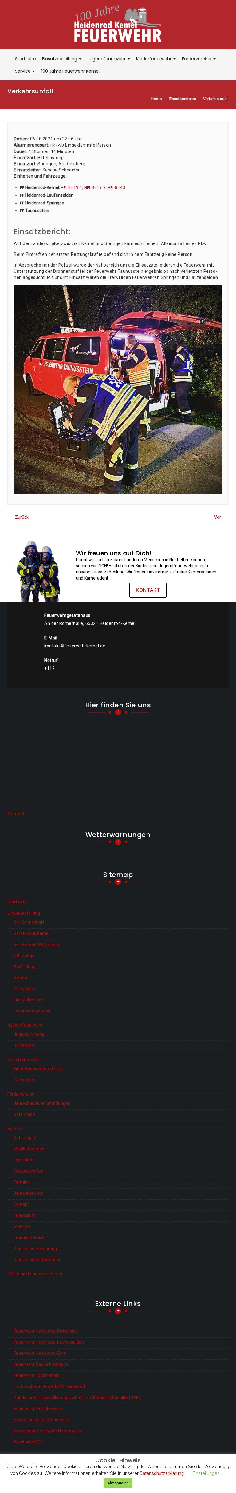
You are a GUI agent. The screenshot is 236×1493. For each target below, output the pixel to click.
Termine (22, 1182)
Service (23, 71)
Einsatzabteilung (60, 59)
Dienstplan (24, 988)
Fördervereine (197, 59)
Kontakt (148, 590)
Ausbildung (24, 966)
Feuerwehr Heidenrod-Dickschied (46, 1331)
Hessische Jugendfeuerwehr (42, 1419)
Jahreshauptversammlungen (42, 1103)
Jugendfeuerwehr (107, 59)
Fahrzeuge (24, 955)
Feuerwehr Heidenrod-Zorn (40, 1353)
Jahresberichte (28, 1193)
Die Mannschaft (29, 922)
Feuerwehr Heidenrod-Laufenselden (49, 1342)
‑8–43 (116, 187)
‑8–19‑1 (71, 187)
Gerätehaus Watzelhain (36, 944)
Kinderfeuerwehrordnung (38, 1068)
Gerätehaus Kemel (31, 933)
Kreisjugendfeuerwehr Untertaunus (48, 1430)
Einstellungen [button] (206, 1473)
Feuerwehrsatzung (32, 1010)
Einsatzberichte (29, 999)
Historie (21, 977)
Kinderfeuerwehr (154, 59)
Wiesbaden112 (28, 1441)
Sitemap (22, 1226)
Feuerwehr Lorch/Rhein (36, 1375)
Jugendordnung (29, 1034)
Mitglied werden (29, 1148)
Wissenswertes (28, 1171)
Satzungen (24, 1114)
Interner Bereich (29, 1237)
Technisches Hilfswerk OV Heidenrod (49, 1386)
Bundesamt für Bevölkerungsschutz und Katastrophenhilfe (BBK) (77, 1397)
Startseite (25, 59)
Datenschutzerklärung (35, 1248)
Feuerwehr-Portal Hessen (38, 1408)
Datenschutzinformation (37, 1259)
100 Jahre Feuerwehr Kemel (70, 71)
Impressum (25, 1215)
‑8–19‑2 (95, 187)
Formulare (23, 1159)
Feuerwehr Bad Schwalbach (41, 1364)
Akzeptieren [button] (118, 1483)
